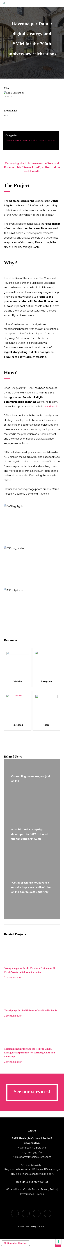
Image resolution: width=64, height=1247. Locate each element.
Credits (40, 1194)
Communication (13, 140)
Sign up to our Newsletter (32, 1181)
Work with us (13, 1189)
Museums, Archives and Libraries (39, 140)
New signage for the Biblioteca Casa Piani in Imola (30, 1010)
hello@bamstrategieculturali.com (32, 1156)
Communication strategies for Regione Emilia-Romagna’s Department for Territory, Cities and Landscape (29, 1052)
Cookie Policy (31, 1189)
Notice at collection (15, 1243)
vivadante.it (51, 406)
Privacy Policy (49, 1189)
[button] (59, 3)
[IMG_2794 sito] (32, 606)
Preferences (27, 1194)
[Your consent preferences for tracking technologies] (59, 1242)
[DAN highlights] (32, 522)
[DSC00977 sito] (32, 564)
